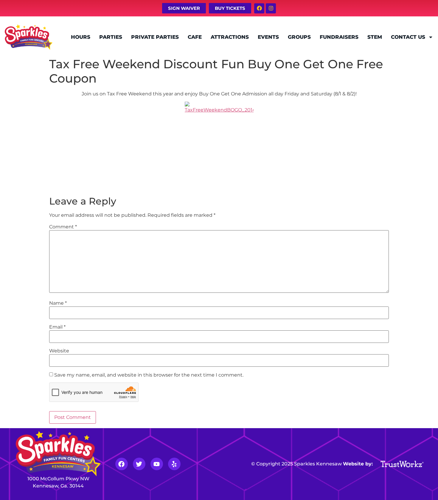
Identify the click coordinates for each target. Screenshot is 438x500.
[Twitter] (139, 464)
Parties (110, 37)
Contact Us (408, 37)
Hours (80, 37)
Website (59, 351)
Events (268, 37)
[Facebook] (259, 8)
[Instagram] (271, 8)
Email (57, 327)
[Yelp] (174, 464)
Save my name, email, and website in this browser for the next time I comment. (148, 375)
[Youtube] (156, 464)
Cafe (195, 37)
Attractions (230, 37)
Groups (299, 37)
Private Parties (155, 37)
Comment (63, 227)
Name (58, 303)
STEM (374, 37)
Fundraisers (339, 37)
